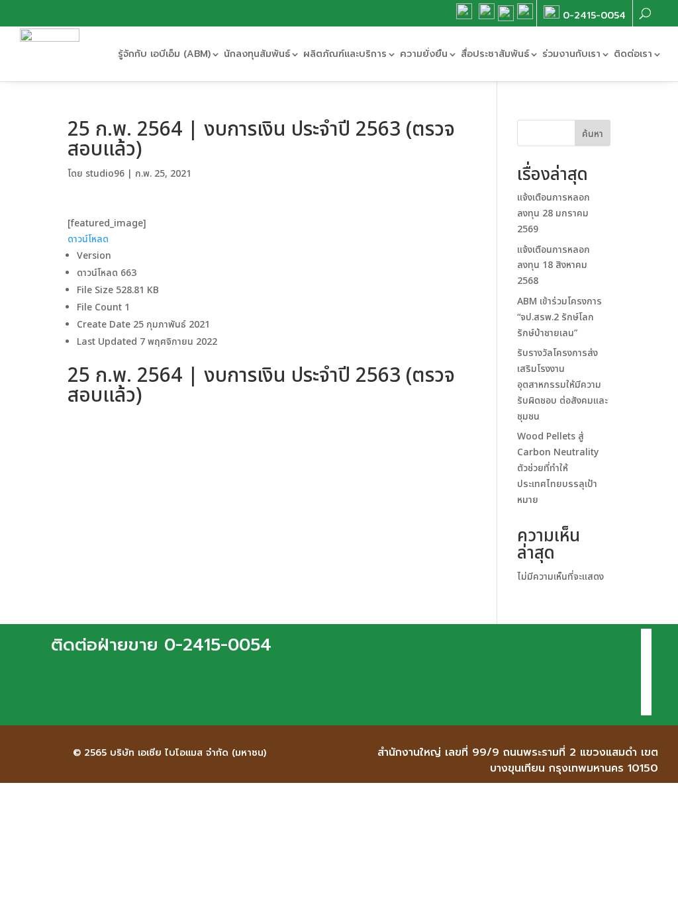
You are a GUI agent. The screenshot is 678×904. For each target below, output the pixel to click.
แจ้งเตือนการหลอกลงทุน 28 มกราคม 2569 (553, 213)
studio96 (104, 174)
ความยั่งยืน (424, 54)
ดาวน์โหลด (88, 239)
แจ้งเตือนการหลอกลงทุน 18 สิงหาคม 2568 (553, 266)
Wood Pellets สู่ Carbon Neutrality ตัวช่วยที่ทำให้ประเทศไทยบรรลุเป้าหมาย (558, 467)
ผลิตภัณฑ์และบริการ (345, 54)
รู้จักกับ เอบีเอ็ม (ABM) (164, 54)
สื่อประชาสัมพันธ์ (495, 54)
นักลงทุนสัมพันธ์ (257, 54)
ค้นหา (592, 134)
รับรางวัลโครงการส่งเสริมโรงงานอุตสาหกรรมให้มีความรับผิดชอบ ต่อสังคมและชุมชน (562, 384)
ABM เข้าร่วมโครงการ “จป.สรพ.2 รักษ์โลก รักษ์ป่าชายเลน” (559, 317)
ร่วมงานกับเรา (571, 54)
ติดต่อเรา (633, 54)
